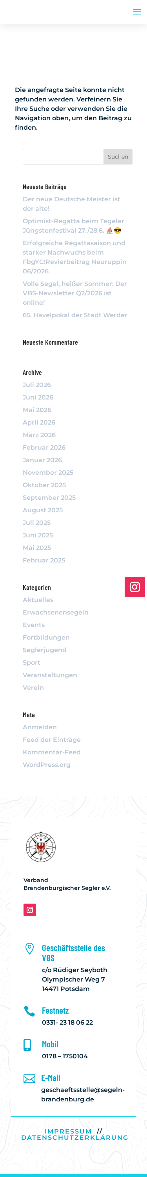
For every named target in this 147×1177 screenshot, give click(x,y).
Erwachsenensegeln (56, 612)
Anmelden (40, 727)
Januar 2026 (42, 460)
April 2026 (39, 422)
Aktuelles (38, 600)
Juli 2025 (37, 522)
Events (34, 625)
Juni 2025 (38, 535)
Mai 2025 (37, 547)
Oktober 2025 (44, 485)
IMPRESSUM (68, 1131)
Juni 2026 (38, 397)
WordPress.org (47, 764)
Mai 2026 (37, 410)
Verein (33, 687)
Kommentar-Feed (52, 752)
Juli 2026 (37, 385)
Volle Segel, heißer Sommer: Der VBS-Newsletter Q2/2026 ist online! (75, 293)
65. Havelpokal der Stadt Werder (75, 315)
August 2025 (43, 510)
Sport (31, 662)
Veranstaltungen (50, 675)
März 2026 (39, 435)
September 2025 (49, 497)
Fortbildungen (46, 637)
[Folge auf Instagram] (30, 910)
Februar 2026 (44, 447)
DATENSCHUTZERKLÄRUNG (75, 1137)
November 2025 (48, 472)
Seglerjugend (45, 650)
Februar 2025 (44, 560)
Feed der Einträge (52, 739)
